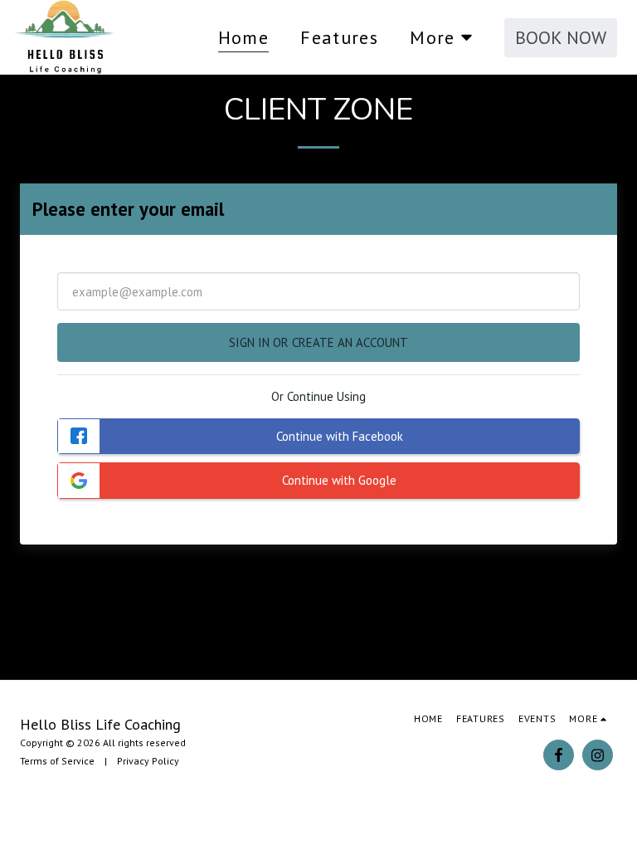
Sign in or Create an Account (318, 342)
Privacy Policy (148, 761)
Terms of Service (57, 761)
